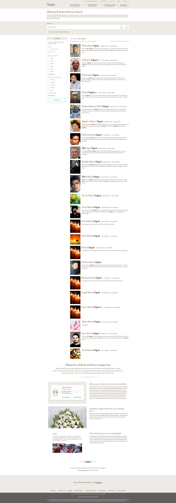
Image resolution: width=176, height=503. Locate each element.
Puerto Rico (53, 93)
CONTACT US (104, 1)
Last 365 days (54, 49)
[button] (76, 5)
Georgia (52, 87)
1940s (51, 60)
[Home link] (51, 4)
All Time (52, 51)
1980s (51, 71)
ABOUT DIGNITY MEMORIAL (91, 1)
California (52, 82)
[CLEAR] (121, 26)
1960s (51, 66)
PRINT (118, 1)
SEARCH (49, 23)
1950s (51, 63)
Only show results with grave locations (59, 31)
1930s (51, 58)
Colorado (52, 85)
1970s (51, 69)
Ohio (51, 90)
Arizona (52, 79)
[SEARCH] (127, 26)
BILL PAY (112, 1)
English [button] (125, 1)
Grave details (85, 325)
